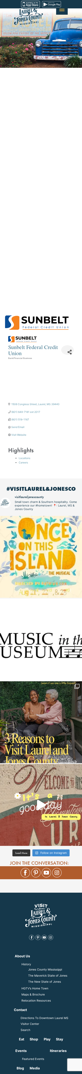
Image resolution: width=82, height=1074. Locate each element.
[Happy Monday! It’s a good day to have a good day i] (41, 805)
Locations (24, 458)
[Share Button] (67, 350)
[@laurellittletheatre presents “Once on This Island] (41, 557)
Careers (23, 462)
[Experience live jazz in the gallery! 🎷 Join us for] (41, 639)
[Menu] (62, 9)
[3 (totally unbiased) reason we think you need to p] (41, 722)
